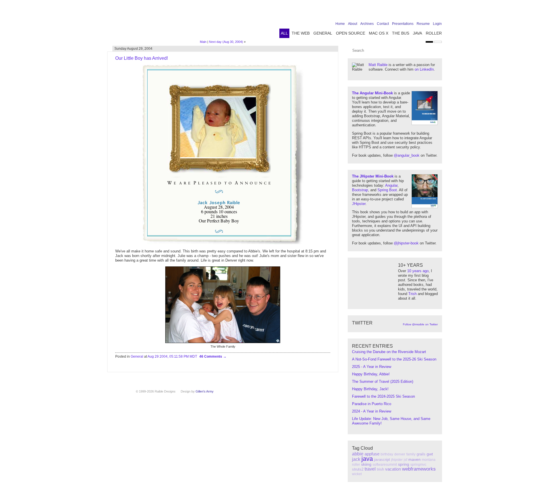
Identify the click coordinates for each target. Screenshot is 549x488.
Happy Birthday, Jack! (370, 389)
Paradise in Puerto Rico (371, 404)
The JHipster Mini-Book (372, 176)
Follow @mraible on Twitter (420, 324)
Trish (412, 294)
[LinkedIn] (420, 12)
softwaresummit (385, 465)
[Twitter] (411, 12)
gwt (430, 454)
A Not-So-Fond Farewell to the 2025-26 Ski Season (394, 359)
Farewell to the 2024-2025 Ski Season (383, 396)
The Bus (400, 33)
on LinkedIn (424, 69)
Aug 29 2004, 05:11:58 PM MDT (172, 356)
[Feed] (438, 12)
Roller (434, 33)
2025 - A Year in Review (371, 366)
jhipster (397, 460)
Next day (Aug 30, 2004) (226, 41)
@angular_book (406, 155)
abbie (357, 453)
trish (380, 469)
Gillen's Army (205, 391)
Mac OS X (378, 33)
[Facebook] (402, 12)
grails (421, 454)
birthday (387, 454)
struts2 (357, 469)
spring (403, 464)
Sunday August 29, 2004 (133, 49)
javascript (382, 459)
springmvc (418, 465)
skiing (366, 464)
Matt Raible (378, 65)
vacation (393, 469)
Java (417, 33)
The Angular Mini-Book (372, 93)
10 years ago (418, 271)
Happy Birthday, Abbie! (371, 374)
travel (370, 469)
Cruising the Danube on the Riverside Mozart (389, 352)
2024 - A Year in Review (371, 411)
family (410, 454)
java (367, 458)
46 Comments (211, 356)
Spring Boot (387, 190)
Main (203, 41)
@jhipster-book (406, 243)
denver (399, 454)
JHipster (358, 204)
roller (356, 465)
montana (428, 460)
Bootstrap (360, 190)
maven (414, 459)
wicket (357, 474)
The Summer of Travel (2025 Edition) (382, 381)
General (322, 33)
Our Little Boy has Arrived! (141, 58)
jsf (405, 460)
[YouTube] (429, 12)
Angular (391, 185)
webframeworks (419, 469)
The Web (301, 33)
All (284, 33)
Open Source (350, 33)
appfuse (372, 453)
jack (356, 459)
